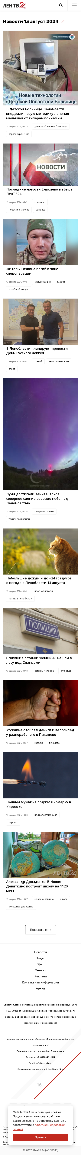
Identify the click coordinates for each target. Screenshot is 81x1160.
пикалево (54, 742)
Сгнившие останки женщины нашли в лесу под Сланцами (39, 660)
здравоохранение (19, 134)
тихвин (61, 281)
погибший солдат (19, 289)
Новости (40, 952)
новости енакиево (19, 209)
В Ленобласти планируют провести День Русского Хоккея (37, 350)
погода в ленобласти (20, 598)
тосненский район (19, 519)
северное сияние (44, 511)
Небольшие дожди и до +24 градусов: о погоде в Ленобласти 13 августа (39, 580)
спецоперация (42, 281)
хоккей (38, 361)
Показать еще (40, 930)
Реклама (40, 976)
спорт (12, 368)
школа (63, 899)
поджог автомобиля (45, 815)
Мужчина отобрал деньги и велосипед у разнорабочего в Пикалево (40, 732)
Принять (40, 1137)
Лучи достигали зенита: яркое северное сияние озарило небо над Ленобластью (37, 498)
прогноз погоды (43, 591)
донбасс (40, 209)
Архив (40, 988)
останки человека (44, 670)
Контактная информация (40, 982)
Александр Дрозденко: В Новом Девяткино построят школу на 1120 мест (37, 886)
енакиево (39, 202)
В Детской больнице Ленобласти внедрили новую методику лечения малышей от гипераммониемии (37, 113)
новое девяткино (44, 899)
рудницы (66, 670)
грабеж (38, 742)
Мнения (40, 970)
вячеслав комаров (59, 361)
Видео (40, 958)
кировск (13, 822)
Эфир (40, 964)
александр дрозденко (21, 906)
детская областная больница (50, 126)
